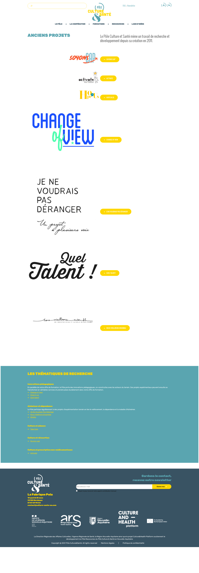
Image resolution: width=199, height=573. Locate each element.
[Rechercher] (31, 5)
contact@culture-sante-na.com (42, 505)
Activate (109, 78)
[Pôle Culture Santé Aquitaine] (99, 12)
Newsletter (131, 5)
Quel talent (34, 398)
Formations (99, 24)
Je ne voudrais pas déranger (117, 211)
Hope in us (34, 395)
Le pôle (58, 24)
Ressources (118, 24)
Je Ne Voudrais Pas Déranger (42, 412)
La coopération (77, 24)
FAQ (124, 5)
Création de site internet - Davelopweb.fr (102, 545)
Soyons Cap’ (111, 59)
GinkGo (33, 417)
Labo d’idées (138, 24)
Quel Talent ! (111, 273)
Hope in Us (110, 97)
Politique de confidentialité (133, 543)
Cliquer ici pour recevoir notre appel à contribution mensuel (96, 491)
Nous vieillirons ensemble (116, 328)
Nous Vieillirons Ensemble (40, 415)
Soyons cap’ (35, 441)
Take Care (34, 429)
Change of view (112, 139)
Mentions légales (107, 543)
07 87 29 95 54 (34, 503)
